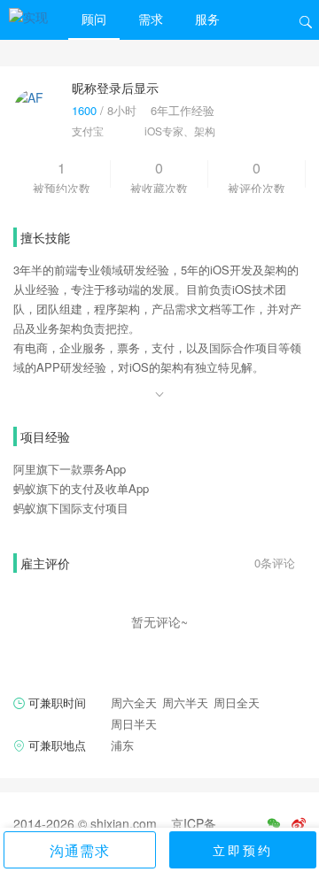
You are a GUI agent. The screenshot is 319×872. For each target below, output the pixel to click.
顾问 (94, 18)
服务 (207, 18)
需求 (150, 18)
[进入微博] (299, 823)
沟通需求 (80, 850)
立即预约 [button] (243, 850)
